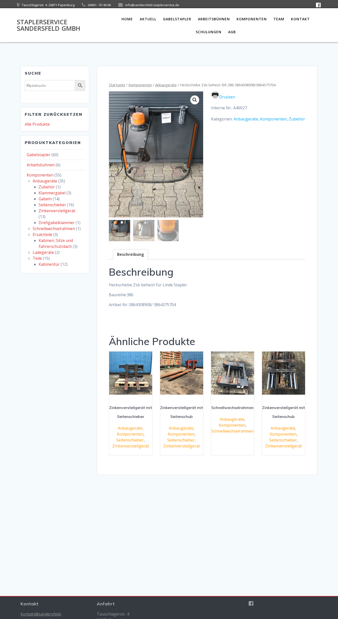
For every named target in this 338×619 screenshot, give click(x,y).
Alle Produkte (37, 124)
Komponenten (252, 19)
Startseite (117, 84)
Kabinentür (49, 264)
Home (127, 19)
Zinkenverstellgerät (57, 210)
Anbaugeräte (45, 181)
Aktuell (148, 19)
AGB (232, 31)
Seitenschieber (52, 204)
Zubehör (47, 187)
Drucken (227, 97)
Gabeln (45, 199)
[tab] (130, 254)
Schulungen (208, 31)
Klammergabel (52, 193)
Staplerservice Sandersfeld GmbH (48, 25)
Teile (37, 258)
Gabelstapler (177, 19)
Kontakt (300, 19)
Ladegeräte (43, 252)
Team (278, 19)
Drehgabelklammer (57, 222)
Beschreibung (130, 254)
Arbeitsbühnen (214, 19)
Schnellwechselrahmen (54, 228)
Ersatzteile (42, 234)
